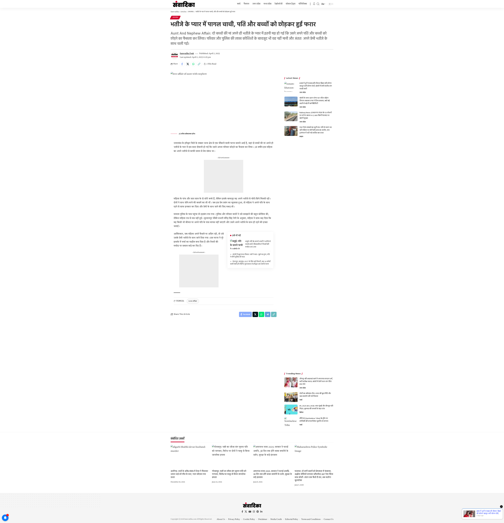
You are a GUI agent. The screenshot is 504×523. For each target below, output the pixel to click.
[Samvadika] (184, 4)
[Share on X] (187, 64)
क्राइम (301, 136)
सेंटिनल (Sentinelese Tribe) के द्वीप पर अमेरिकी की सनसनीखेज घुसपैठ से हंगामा (314, 420)
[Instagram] (254, 512)
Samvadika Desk (187, 54)
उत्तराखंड (175, 17)
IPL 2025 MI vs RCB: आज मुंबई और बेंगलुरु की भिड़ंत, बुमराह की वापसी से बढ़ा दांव (316, 407)
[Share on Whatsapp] (193, 64)
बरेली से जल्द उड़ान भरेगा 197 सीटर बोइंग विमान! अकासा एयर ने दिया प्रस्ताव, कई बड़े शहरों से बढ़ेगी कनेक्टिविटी (315, 100)
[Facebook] (242, 512)
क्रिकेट (301, 412)
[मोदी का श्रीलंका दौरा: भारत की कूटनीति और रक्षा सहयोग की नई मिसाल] (291, 397)
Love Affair (193, 301)
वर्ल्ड (301, 400)
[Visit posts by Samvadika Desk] (174, 55)
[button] (310, 4)
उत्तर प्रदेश (303, 92)
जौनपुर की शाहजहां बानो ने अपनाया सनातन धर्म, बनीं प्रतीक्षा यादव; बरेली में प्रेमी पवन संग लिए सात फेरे (316, 381)
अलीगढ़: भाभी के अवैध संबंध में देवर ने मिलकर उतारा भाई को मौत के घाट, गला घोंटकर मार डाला (189, 474)
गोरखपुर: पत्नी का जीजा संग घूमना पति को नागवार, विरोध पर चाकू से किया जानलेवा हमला (229, 474)
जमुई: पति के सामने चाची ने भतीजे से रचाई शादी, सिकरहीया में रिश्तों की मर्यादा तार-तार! (258, 244)
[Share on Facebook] (182, 64)
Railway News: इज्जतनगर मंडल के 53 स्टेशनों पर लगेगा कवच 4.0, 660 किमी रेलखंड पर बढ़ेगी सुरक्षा (316, 115)
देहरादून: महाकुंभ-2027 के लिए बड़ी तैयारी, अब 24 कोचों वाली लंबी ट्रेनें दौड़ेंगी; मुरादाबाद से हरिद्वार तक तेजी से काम (250, 263)
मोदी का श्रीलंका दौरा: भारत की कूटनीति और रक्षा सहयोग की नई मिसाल (315, 395)
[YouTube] (250, 512)
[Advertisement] (223, 176)
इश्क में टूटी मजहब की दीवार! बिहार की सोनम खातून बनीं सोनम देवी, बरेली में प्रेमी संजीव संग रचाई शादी (316, 86)
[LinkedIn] (261, 512)
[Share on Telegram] (267, 314)
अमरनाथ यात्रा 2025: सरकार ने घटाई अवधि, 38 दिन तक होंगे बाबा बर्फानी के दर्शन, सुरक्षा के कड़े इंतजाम (272, 474)
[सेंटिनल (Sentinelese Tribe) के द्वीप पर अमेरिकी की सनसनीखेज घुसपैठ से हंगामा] (291, 422)
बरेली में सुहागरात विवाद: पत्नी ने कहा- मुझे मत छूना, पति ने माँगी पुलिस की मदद (250, 255)
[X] (246, 512)
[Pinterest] (257, 512)
